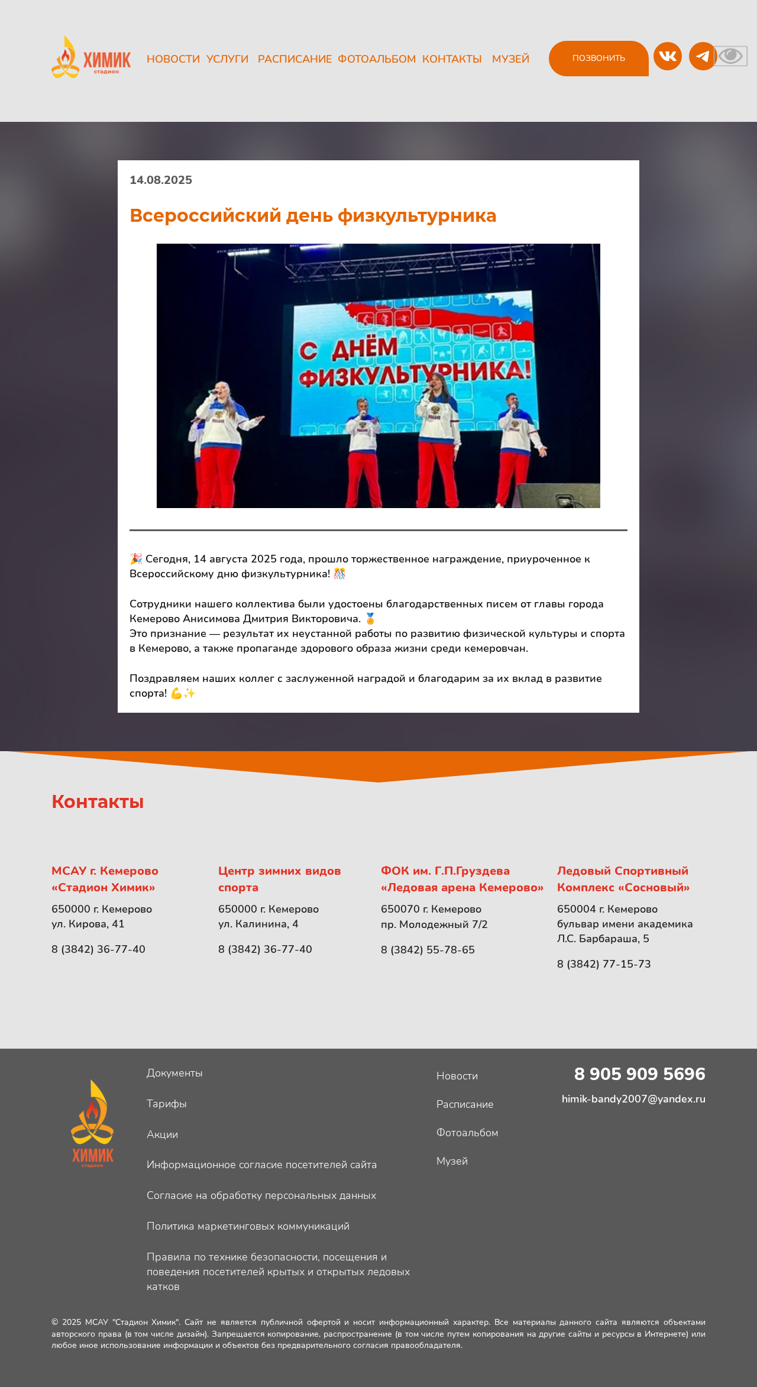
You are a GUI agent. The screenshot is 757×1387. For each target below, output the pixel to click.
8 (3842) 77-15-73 (604, 964)
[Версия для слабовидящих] (730, 55)
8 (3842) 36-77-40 (98, 949)
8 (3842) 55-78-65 (428, 950)
